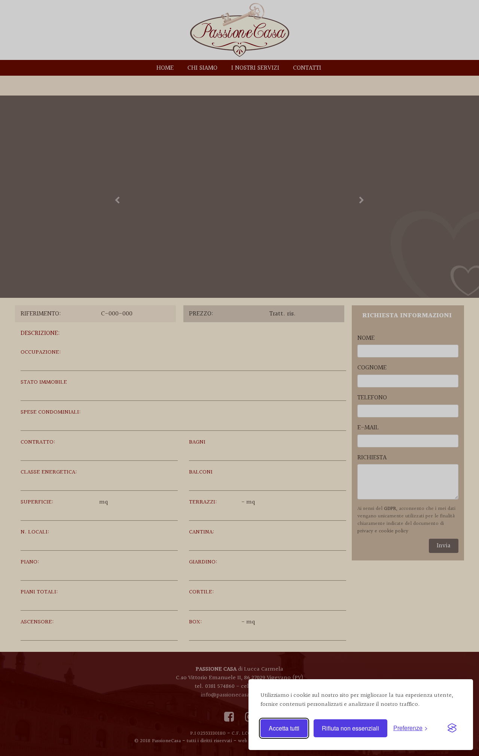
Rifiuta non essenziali (350, 728)
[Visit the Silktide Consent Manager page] (452, 728)
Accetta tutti (284, 728)
